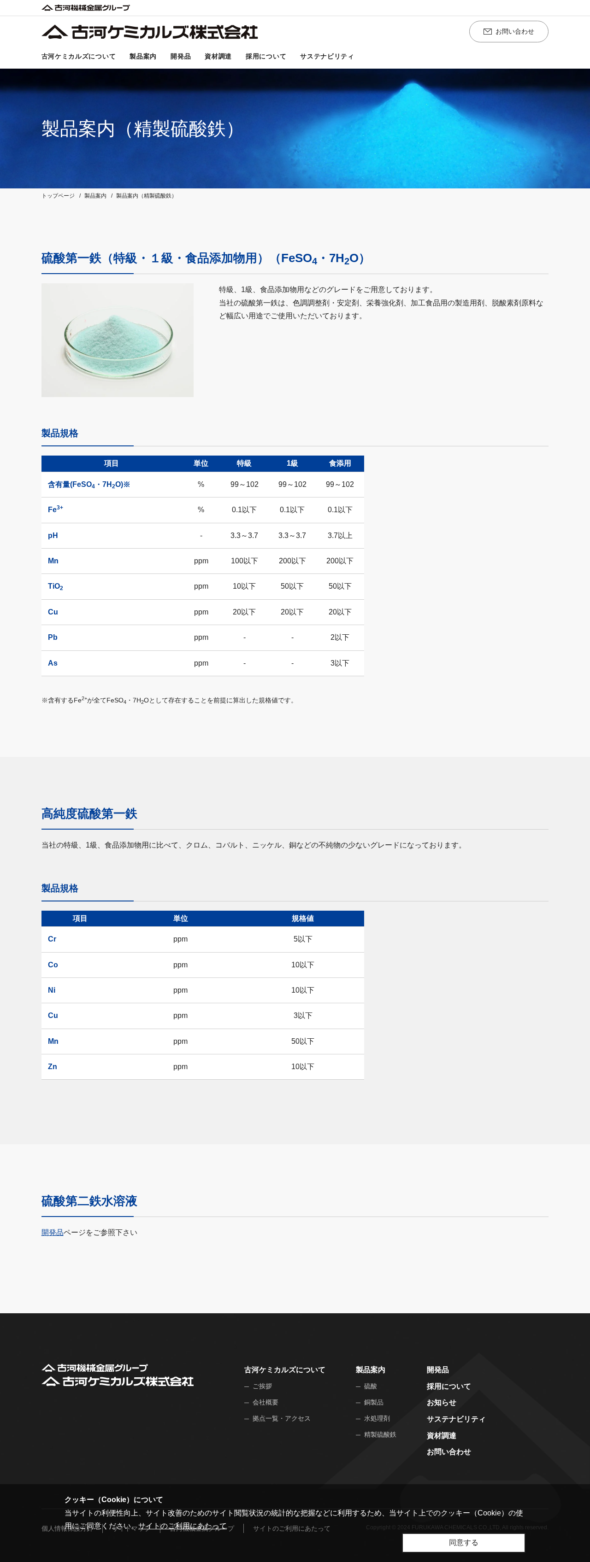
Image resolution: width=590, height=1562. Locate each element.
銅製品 (374, 1402)
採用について (266, 56)
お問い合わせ (515, 31)
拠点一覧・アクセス (282, 1418)
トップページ (58, 196)
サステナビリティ (327, 56)
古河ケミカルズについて (78, 56)
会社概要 (265, 1402)
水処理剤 (377, 1418)
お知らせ (441, 1402)
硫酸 (370, 1386)
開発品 (181, 56)
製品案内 (143, 56)
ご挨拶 (262, 1386)
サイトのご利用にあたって (182, 1526)
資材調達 (218, 56)
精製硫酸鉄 (380, 1434)
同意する (463, 1542)
